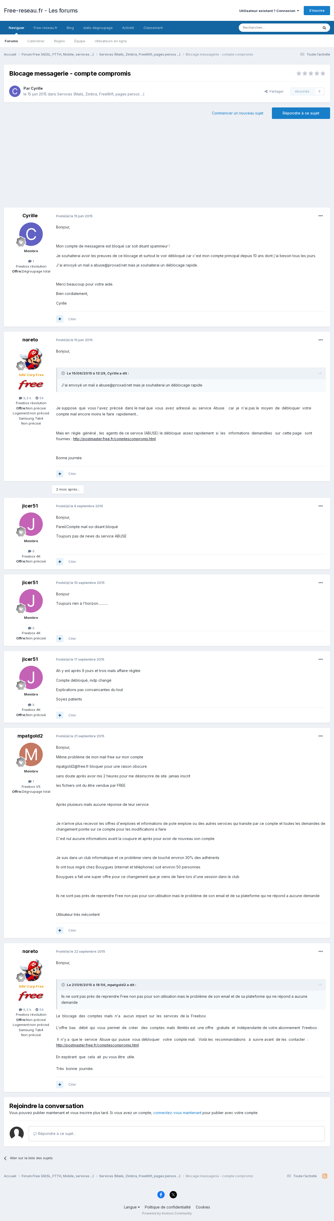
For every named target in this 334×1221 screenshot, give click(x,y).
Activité (128, 28)
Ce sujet (305, 27)
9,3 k (26, 398)
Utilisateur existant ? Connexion (268, 11)
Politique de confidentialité (168, 1207)
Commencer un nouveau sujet (237, 113)
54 (41, 398)
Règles (59, 41)
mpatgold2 (30, 736)
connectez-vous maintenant (177, 1112)
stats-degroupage (98, 28)
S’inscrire (317, 10)
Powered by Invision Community (167, 1213)
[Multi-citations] (59, 319)
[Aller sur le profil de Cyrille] (15, 91)
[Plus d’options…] (320, 216)
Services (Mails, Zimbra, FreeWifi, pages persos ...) (101, 94)
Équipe (79, 41)
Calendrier (36, 41)
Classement (153, 28)
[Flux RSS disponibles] (324, 1176)
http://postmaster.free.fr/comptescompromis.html (114, 439)
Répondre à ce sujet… (56, 1133)
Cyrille (37, 88)
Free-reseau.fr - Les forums (41, 10)
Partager (275, 91)
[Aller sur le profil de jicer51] (31, 524)
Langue (131, 1207)
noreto (30, 339)
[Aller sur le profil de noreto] (31, 358)
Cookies (203, 1207)
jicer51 (30, 506)
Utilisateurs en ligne (111, 41)
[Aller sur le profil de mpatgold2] (31, 754)
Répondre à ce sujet (301, 113)
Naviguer (16, 28)
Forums (11, 41)
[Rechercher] (324, 27)
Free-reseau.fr (45, 28)
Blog (70, 28)
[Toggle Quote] (63, 373)
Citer (72, 319)
